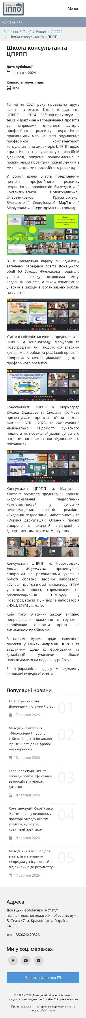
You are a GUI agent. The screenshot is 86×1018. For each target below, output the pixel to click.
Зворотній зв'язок (40, 977)
